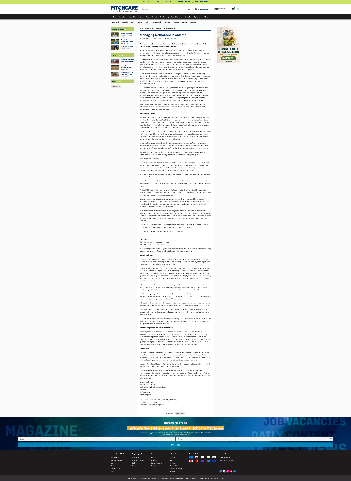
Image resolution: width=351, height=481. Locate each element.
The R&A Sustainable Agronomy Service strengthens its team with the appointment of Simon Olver (127, 34)
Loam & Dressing (176, 17)
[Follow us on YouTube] (231, 471)
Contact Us (176, 22)
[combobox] (164, 9)
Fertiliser (114, 17)
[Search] (189, 9)
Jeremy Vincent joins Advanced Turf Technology (127, 47)
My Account (221, 10)
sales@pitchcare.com (228, 460)
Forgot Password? (157, 463)
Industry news (116, 86)
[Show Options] (331, 439)
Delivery (134, 463)
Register (154, 460)
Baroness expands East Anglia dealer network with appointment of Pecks (127, 60)
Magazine (125, 22)
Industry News (171, 38)
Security (172, 460)
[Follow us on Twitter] (224, 471)
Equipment (197, 17)
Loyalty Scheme (156, 466)
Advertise (193, 22)
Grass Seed (122, 17)
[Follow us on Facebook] (220, 471)
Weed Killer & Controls (136, 17)
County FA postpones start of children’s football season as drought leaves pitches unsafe (127, 67)
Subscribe (175, 444)
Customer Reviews (138, 460)
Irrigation (188, 17)
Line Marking (164, 17)
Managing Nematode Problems (166, 28)
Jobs (132, 22)
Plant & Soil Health (152, 17)
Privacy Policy (174, 466)
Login (153, 457)
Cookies (172, 463)
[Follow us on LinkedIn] (234, 471)
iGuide (147, 22)
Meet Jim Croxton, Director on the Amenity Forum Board (127, 40)
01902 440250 (203, 9)
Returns (134, 466)
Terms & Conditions (176, 468)
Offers (206, 17)
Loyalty (184, 22)
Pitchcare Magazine (117, 460)
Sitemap (172, 471)
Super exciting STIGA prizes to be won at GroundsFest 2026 (127, 73)
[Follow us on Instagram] (227, 471)
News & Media (115, 22)
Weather (139, 22)
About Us (167, 22)
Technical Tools (156, 22)
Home (141, 28)
